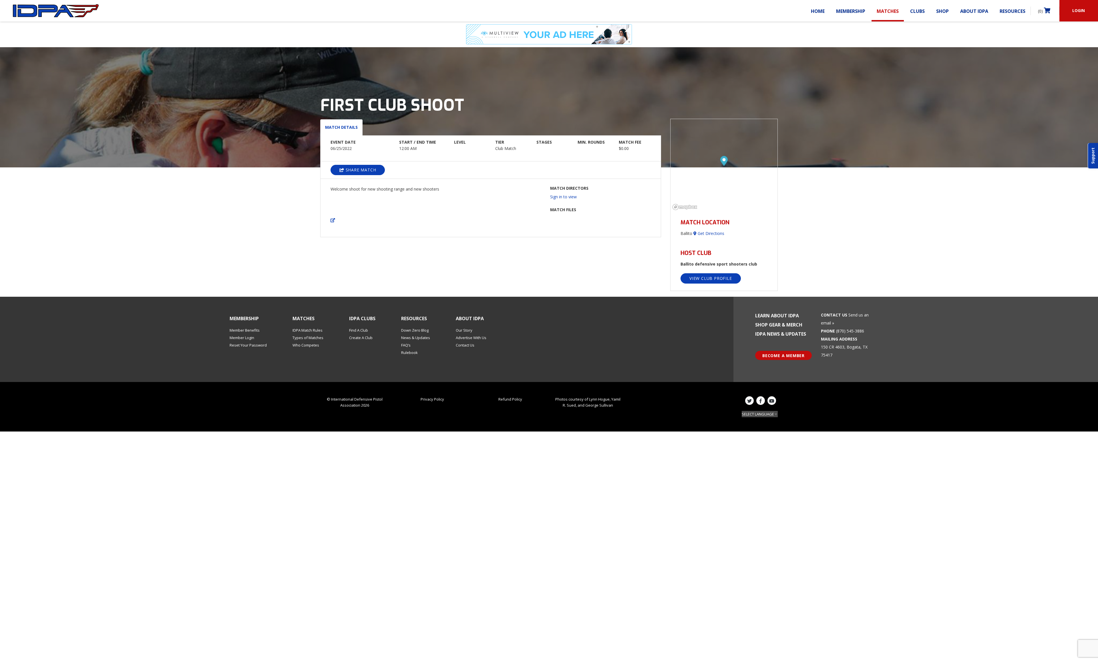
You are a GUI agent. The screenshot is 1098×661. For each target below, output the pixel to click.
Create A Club (361, 337)
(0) (1041, 11)
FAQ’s (406, 345)
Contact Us (465, 345)
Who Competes (306, 345)
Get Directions (710, 233)
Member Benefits (245, 330)
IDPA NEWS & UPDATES (780, 334)
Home (818, 11)
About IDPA (974, 11)
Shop (942, 11)
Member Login (242, 337)
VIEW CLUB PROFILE (710, 278)
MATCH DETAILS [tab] (341, 127)
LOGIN (1078, 10)
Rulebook (409, 352)
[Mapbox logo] (684, 207)
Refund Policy (510, 399)
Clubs (917, 11)
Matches (888, 11)
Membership (850, 11)
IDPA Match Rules (308, 330)
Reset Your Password (248, 345)
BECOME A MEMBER (783, 355)
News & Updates (415, 337)
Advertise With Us (471, 337)
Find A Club (358, 330)
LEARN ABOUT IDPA (777, 315)
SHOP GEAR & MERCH (778, 325)
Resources (1012, 11)
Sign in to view (563, 196)
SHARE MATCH (360, 170)
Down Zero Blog (415, 330)
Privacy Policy (432, 399)
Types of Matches (308, 337)
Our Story (464, 330)
